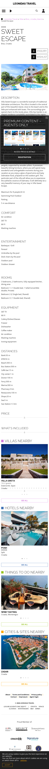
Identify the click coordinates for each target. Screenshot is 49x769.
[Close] (47, 118)
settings (23, 760)
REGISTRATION (24, 157)
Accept (7, 765)
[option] (24, 141)
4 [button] (29, 149)
